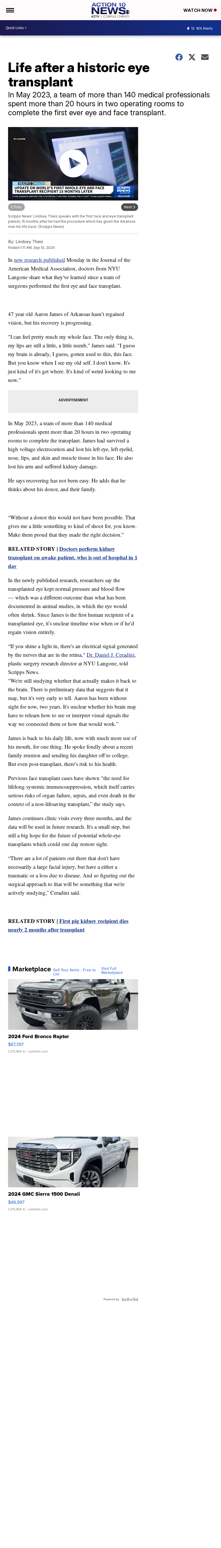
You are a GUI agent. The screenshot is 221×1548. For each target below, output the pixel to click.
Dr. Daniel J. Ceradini (110, 654)
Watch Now (198, 10)
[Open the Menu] (9, 10)
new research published (39, 259)
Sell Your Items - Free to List (74, 972)
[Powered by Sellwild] (129, 1299)
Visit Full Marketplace (112, 971)
